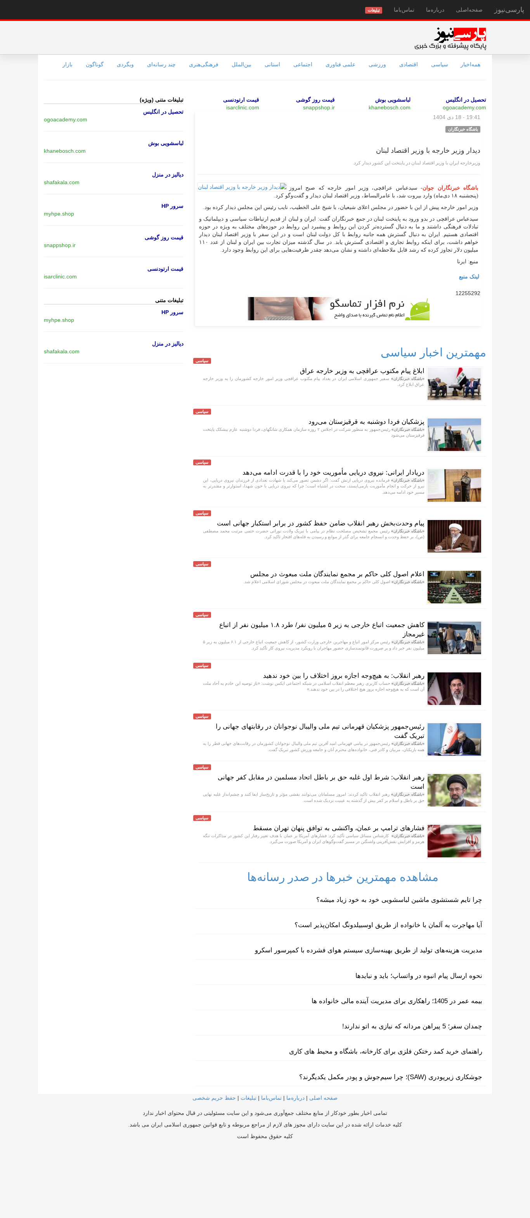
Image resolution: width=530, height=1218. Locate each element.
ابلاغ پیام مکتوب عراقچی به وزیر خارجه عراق (362, 371)
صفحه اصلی (323, 1098)
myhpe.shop (59, 214)
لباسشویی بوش (392, 100)
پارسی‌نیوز (509, 10)
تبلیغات (248, 1098)
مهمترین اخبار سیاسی (433, 352)
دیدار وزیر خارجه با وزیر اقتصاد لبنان (428, 150)
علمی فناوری (340, 64)
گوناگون (95, 64)
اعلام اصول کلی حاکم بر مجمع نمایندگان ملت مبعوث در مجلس (337, 574)
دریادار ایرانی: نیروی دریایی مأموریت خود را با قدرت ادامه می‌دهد (333, 472)
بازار (67, 64)
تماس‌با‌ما (404, 10)
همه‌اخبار (470, 64)
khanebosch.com (389, 107)
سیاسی (439, 64)
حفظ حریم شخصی (214, 1098)
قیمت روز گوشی (315, 100)
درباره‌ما (435, 10)
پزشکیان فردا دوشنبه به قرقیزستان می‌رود (366, 421)
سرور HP (172, 206)
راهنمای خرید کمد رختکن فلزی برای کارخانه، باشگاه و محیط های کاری (385, 1051)
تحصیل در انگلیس (466, 100)
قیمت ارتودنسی (241, 100)
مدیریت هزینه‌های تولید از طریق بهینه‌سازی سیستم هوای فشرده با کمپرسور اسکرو (368, 950)
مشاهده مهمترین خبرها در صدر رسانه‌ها (342, 877)
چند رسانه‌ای (161, 64)
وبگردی (125, 64)
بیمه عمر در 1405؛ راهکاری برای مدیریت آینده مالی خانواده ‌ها (397, 1001)
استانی (272, 64)
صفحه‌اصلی (469, 10)
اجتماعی (302, 64)
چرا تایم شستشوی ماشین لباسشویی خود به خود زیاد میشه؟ (399, 900)
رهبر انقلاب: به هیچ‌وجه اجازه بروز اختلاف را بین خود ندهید (343, 675)
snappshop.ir (319, 107)
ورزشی (377, 64)
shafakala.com (62, 182)
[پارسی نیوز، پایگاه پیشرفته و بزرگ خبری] (450, 38)
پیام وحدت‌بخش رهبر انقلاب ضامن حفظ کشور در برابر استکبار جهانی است (320, 523)
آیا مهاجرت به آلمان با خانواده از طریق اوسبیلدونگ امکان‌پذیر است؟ (388, 925)
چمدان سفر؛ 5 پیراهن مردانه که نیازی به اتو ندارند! (412, 1026)
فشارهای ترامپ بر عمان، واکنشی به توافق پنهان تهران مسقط (338, 828)
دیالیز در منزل (168, 174)
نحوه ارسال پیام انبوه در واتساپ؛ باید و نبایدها (418, 976)
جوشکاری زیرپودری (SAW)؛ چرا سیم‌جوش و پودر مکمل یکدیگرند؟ (390, 1077)
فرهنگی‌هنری (203, 64)
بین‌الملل (241, 64)
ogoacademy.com (464, 107)
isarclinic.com (242, 107)
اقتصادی (408, 64)
